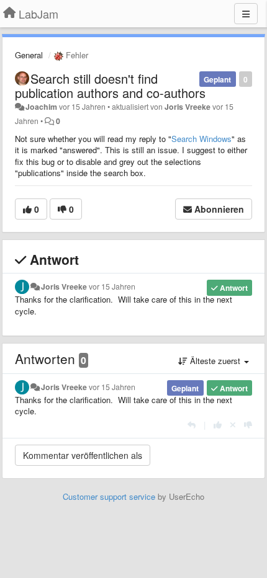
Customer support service (109, 496)
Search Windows (201, 138)
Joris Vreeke (187, 106)
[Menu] (246, 13)
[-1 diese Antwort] (248, 424)
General (29, 55)
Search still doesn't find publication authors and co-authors (110, 85)
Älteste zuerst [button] (215, 361)
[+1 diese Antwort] (218, 424)
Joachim (41, 106)
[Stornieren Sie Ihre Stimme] (233, 424)
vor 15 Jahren (112, 286)
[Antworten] (192, 424)
